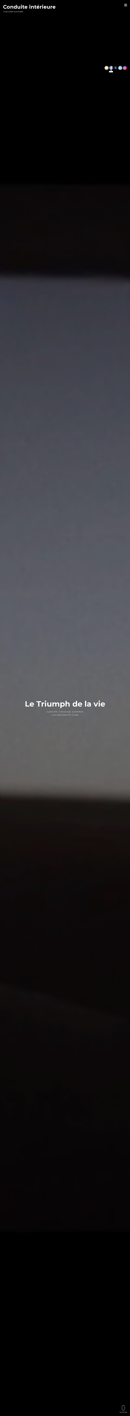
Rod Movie (79, 712)
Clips (59, 715)
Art (55, 715)
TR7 (69, 715)
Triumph (75, 715)
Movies (64, 715)
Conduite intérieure (29, 7)
